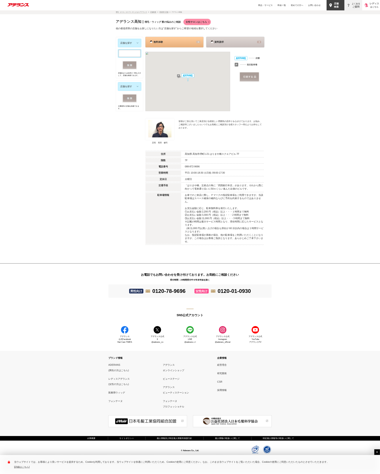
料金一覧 (283, 5)
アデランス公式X (157, 339)
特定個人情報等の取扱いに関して (278, 438)
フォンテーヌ (115, 401)
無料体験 (158, 42)
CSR (219, 382)
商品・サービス (266, 5)
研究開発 (222, 373)
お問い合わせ (314, 5)
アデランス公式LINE (190, 339)
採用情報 (222, 390)
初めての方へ (298, 5)
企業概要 (92, 438)
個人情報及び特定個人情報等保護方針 (174, 438)
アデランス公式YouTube (255, 339)
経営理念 (222, 365)
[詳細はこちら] (22, 467)
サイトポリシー (126, 438)
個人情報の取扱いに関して (227, 438)
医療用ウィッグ (116, 392)
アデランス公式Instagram (222, 339)
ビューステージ (171, 379)
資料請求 (219, 42)
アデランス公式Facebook (124, 339)
